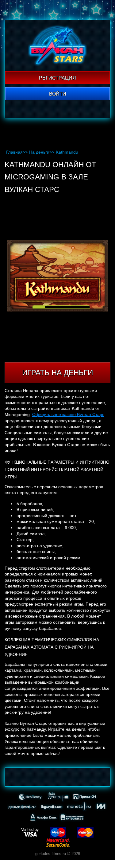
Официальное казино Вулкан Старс (68, 414)
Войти (57, 93)
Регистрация (57, 78)
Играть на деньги (57, 372)
